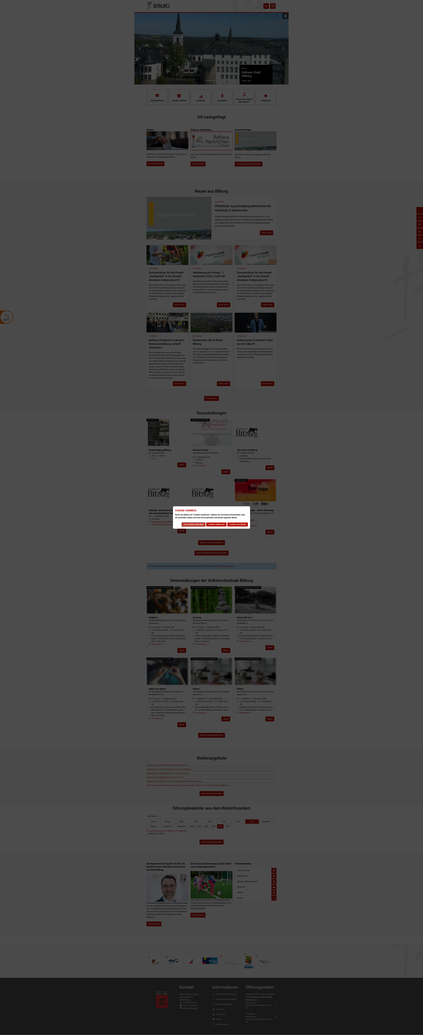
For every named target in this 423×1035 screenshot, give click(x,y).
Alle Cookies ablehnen (193, 524)
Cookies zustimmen (237, 524)
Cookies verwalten (216, 524)
